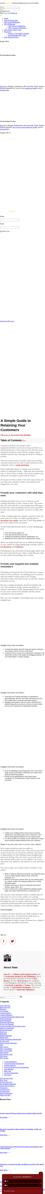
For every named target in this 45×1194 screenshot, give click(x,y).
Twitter (27, 985)
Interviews (3, 1032)
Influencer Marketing (7, 1028)
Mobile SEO (4, 1037)
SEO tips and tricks (6, 1078)
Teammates (3, 1088)
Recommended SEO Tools (17, 35)
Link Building (9, 1069)
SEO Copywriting (6, 1051)
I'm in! (15, 13)
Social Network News (7, 1086)
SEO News (4, 1056)
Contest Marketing (6, 1015)
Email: (2, 224)
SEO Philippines (9, 24)
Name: (2, 216)
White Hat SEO (5, 1095)
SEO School (4, 1058)
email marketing (22, 465)
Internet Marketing (6, 1030)
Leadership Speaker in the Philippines (20, 976)
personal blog (4, 90)
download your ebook (9, 520)
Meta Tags (7, 1071)
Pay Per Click (4, 1041)
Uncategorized (5, 1091)
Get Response (6, 547)
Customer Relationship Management (12, 1017)
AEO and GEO (5, 1005)
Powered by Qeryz (10, 1191)
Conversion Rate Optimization (14, 1063)
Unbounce (19, 547)
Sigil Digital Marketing (21, 987)
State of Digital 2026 (11, 20)
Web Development (6, 1093)
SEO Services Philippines (16, 26)
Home (6, 18)
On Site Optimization (11, 1073)
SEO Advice (4, 1047)
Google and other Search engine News (13, 1026)
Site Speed (7, 1075)
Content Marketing (10, 1062)
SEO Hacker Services (11, 37)
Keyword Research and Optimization (16, 1067)
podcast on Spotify (31, 88)
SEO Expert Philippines (12, 22)
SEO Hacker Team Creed (12, 30)
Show (24, 440)
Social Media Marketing (8, 1084)
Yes (7, 1181)
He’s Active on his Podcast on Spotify (25, 127)
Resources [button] (7, 32)
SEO (1, 1045)
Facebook (9, 985)
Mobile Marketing (6, 1036)
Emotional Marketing (7, 1022)
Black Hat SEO (5, 1007)
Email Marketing (5, 1020)
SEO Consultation (6, 1049)
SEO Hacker (4, 1052)
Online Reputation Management (10, 1039)
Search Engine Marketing (8, 1043)
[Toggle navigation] (1, 15)
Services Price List (6, 1082)
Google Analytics (10, 1065)
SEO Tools (3, 1080)
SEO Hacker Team (6, 1054)
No (7, 1185)
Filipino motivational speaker (25, 974)
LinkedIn (18, 985)
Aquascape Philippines (25, 989)
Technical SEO (5, 1090)
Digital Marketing (6, 1019)
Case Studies (4, 1011)
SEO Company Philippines (17, 28)
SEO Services (22, 981)
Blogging (3, 1009)
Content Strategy (5, 1013)
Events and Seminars (7, 1024)
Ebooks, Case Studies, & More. (18, 33)
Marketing (3, 1034)
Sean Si (2, 86)
